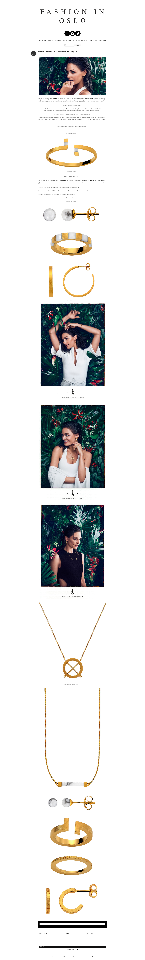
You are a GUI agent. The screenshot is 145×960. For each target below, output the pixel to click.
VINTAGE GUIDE (67, 40)
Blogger (92, 956)
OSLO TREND (102, 40)
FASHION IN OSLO (73, 16)
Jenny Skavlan (53, 98)
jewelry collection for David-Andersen (93, 180)
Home (67, 933)
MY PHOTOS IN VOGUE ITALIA (80, 40)
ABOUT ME (50, 40)
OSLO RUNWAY (93, 40)
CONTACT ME (42, 40)
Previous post (43, 933)
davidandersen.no (81, 101)
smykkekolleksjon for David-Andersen (83, 98)
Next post (90, 933)
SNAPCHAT (58, 40)
